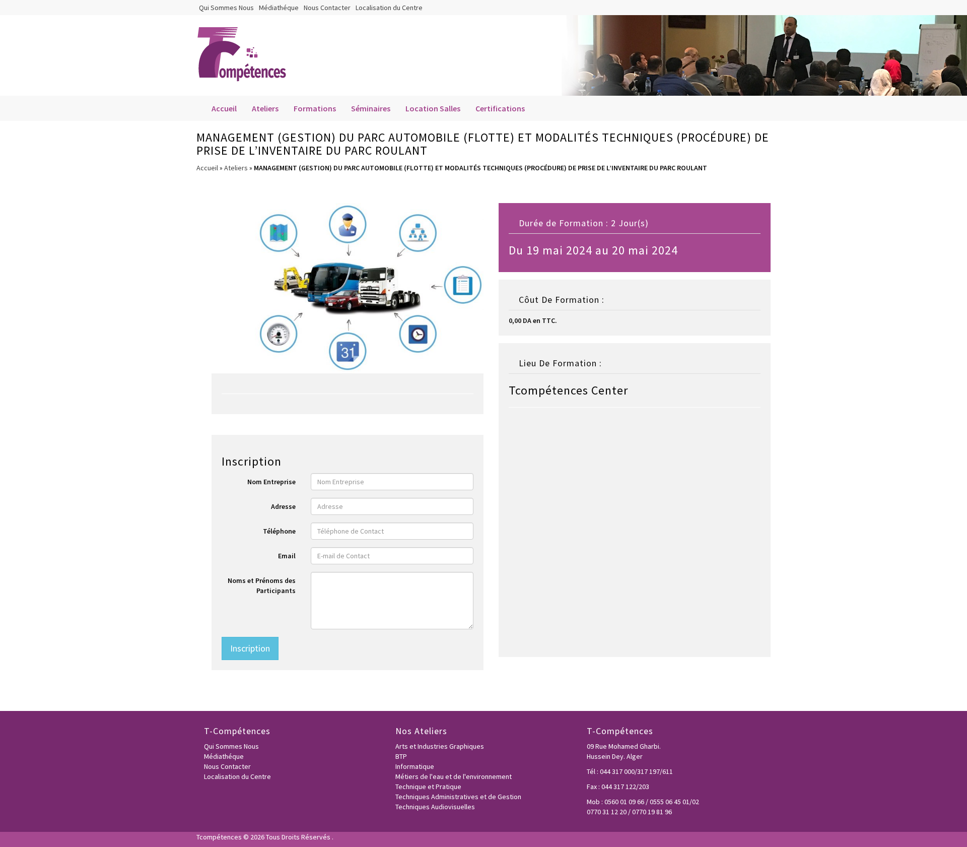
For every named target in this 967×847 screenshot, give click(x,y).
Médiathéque (279, 7)
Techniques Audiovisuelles (435, 806)
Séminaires (370, 108)
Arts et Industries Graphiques (439, 746)
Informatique (414, 766)
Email (287, 555)
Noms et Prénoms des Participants (262, 585)
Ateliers (265, 108)
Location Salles (432, 108)
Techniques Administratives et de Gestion (458, 796)
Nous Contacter (327, 7)
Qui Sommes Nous (226, 7)
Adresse (283, 506)
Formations (315, 108)
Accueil (224, 108)
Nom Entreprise (271, 481)
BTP (401, 756)
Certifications (500, 108)
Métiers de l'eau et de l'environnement (453, 776)
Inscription (250, 648)
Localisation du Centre (389, 7)
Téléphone (279, 531)
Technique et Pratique (428, 786)
